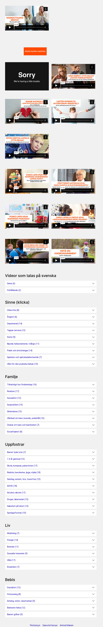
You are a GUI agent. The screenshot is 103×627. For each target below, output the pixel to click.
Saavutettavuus (50, 625)
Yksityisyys (35, 625)
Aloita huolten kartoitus (35, 51)
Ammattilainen (66, 625)
